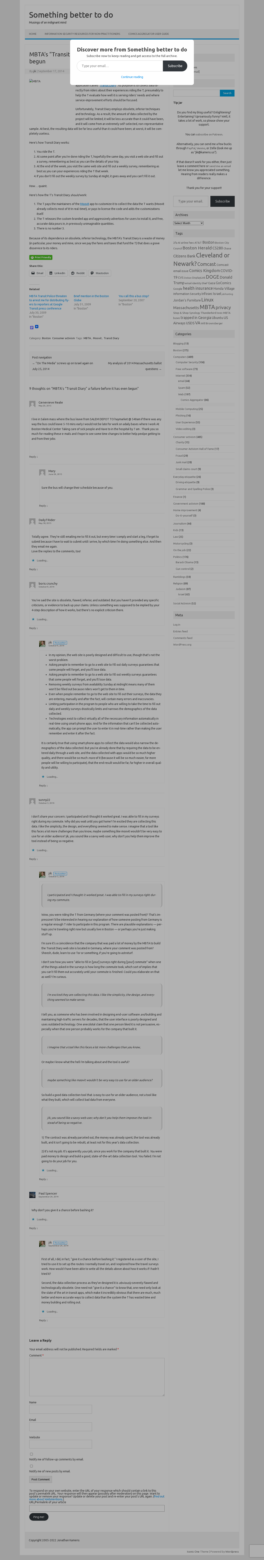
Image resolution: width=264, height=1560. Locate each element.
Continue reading (132, 77)
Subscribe (175, 66)
